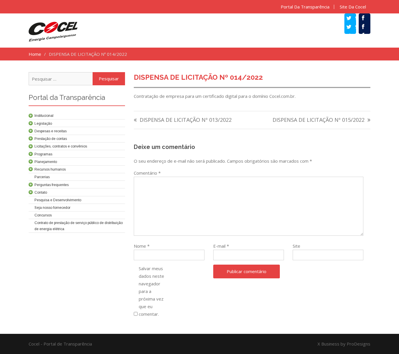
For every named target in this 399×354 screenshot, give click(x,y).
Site (296, 246)
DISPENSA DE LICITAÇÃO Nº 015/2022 (319, 120)
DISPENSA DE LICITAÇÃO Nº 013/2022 (186, 120)
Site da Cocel (353, 7)
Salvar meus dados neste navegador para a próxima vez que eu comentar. (151, 291)
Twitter (353, 27)
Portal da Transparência (305, 7)
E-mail (221, 246)
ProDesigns (358, 344)
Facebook (367, 27)
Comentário (147, 173)
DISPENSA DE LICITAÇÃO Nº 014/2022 (198, 77)
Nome (142, 246)
